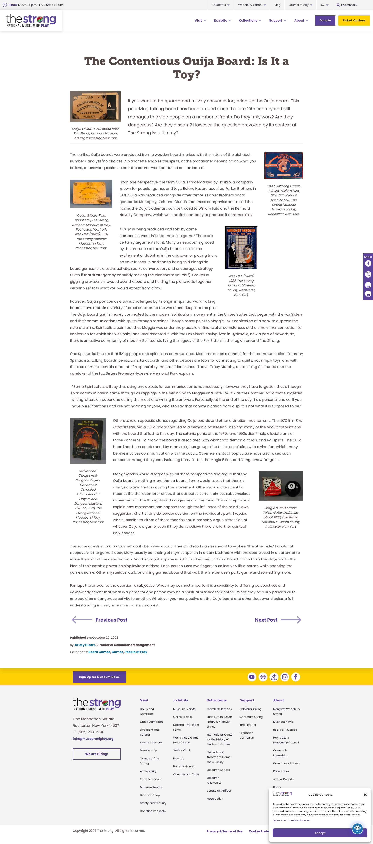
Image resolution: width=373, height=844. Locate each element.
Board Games (99, 652)
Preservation (215, 799)
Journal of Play (299, 5)
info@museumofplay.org (93, 738)
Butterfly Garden (184, 766)
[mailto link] (368, 294)
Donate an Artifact (219, 791)
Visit (198, 20)
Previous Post (111, 620)
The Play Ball (248, 725)
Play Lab (178, 758)
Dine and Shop (150, 795)
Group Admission (151, 722)
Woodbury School (250, 5)
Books (277, 787)
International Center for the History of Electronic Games (220, 739)
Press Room (281, 771)
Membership (148, 750)
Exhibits (220, 20)
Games (117, 652)
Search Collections (219, 709)
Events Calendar (151, 742)
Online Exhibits (182, 717)
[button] (365, 795)
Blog (277, 5)
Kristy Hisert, (85, 645)
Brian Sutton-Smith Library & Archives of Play (219, 722)
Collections (248, 20)
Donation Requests (153, 811)
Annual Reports (283, 779)
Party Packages (150, 779)
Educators (219, 5)
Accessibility (148, 771)
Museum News (283, 722)
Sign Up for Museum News (99, 677)
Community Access (286, 763)
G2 (323, 5)
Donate (325, 20)
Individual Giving (250, 709)
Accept (320, 833)
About (299, 20)
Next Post (266, 620)
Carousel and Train (186, 774)
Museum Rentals (151, 787)
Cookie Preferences (264, 831)
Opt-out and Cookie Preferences (291, 820)
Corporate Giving (251, 717)
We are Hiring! (96, 754)
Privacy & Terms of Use (225, 831)
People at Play (136, 652)
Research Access (218, 770)
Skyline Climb (182, 750)
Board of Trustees (285, 730)
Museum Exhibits (184, 709)
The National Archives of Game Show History (219, 757)
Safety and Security (153, 803)
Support (275, 20)
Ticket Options (354, 20)
